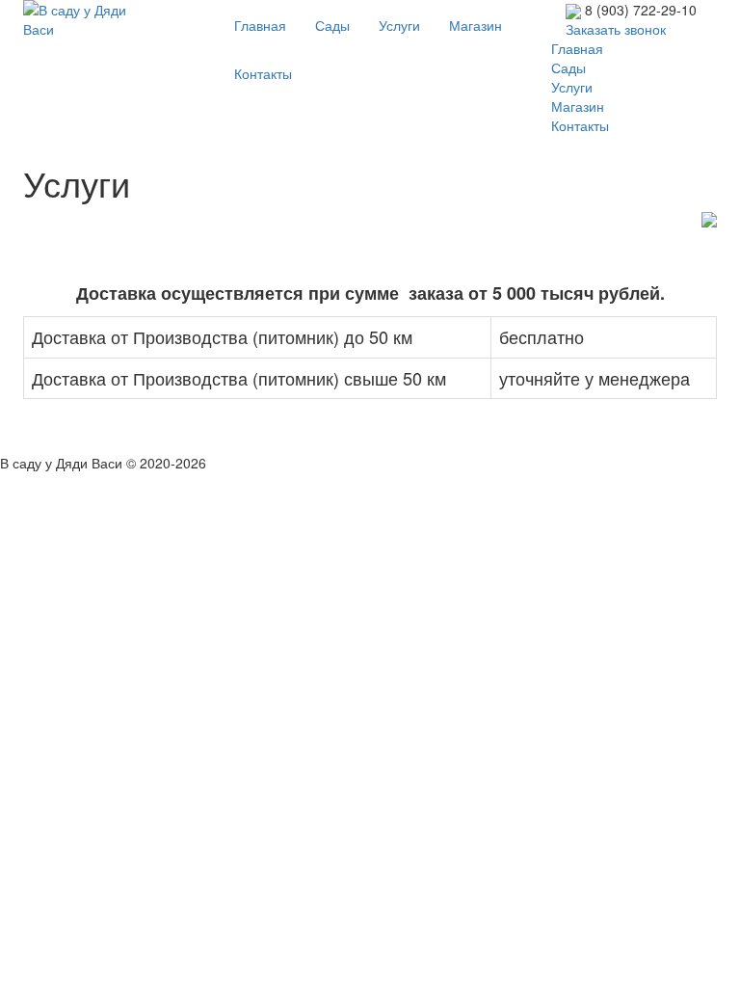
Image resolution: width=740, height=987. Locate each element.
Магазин (475, 25)
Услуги (399, 25)
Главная (260, 25)
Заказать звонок (616, 29)
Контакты (263, 73)
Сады (332, 25)
